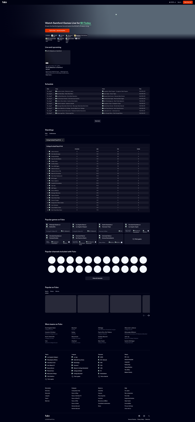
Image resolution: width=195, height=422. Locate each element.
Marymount (75, 336)
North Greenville (50, 336)
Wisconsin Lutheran (130, 328)
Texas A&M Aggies (55, 166)
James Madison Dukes (56, 207)
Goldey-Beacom (103, 336)
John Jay (127, 336)
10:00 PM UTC (142, 93)
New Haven (101, 341)
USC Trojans (53, 188)
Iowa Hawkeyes (54, 205)
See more (97, 121)
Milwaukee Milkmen (130, 332)
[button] (144, 315)
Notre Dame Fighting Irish (56, 175)
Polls (46, 133)
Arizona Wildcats (55, 190)
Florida (62, 35)
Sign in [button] (179, 2)
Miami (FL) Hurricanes (56, 173)
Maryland (70, 35)
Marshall (74, 328)
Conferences (52, 133)
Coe (46, 341)
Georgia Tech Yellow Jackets (57, 202)
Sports (46, 291)
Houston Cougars (55, 200)
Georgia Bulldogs (55, 156)
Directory (147, 419)
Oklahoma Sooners (55, 168)
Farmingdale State (50, 328)
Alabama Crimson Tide (56, 171)
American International (81, 35)
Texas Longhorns (55, 180)
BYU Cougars (54, 178)
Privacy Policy (140, 419)
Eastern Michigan (130, 341)
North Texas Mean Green (56, 210)
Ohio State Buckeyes (55, 154)
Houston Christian (50, 332)
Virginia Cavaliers (55, 195)
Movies (57, 291)
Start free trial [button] (187, 2)
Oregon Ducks (54, 161)
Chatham (74, 341)
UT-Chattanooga (52, 38)
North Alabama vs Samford (54, 67)
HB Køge (100, 328)
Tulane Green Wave (55, 197)
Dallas (73, 332)
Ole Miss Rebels (54, 163)
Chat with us (128, 408)
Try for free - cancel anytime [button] (57, 30)
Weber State (71, 38)
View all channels (97, 278)
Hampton (61, 38)
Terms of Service (132, 419)
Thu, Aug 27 (49, 93)
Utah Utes (53, 185)
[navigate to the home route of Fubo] (4, 2)
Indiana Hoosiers (55, 151)
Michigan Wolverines (55, 193)
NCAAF (55, 35)
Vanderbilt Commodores (56, 183)
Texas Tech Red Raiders (56, 158)
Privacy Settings (129, 406)
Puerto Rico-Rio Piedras (105, 332)
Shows (52, 291)
